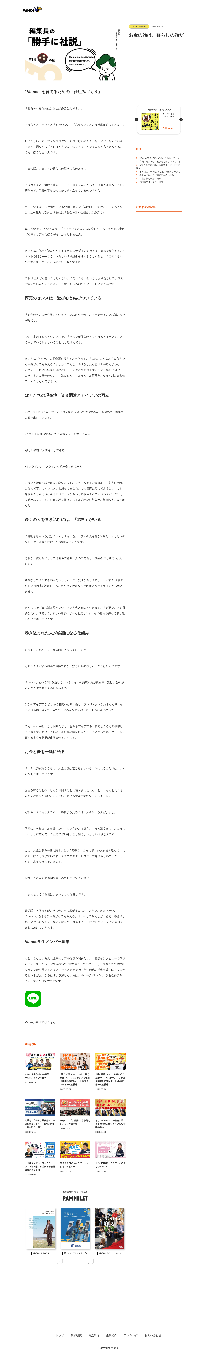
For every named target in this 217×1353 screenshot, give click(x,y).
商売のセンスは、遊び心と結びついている (158, 161)
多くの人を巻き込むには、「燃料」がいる (158, 172)
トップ (60, 1335)
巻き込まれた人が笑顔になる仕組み (155, 175)
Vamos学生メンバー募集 (149, 182)
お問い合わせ (153, 1335)
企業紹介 (111, 1335)
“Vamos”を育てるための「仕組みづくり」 (158, 158)
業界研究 (76, 1335)
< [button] (136, 119)
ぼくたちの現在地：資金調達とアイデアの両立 (158, 167)
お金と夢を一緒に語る (148, 178)
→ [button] (91, 1261)
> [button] (181, 119)
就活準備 (93, 1335)
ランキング (131, 1335)
